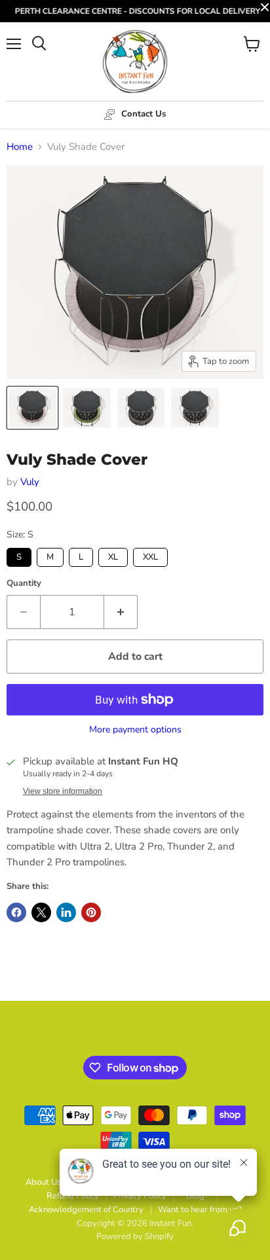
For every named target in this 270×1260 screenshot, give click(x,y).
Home (20, 147)
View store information (62, 791)
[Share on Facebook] (16, 912)
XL (113, 555)
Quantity (24, 583)
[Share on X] (41, 912)
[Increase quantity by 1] (121, 612)
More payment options (135, 730)
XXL (150, 555)
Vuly (29, 481)
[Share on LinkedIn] (66, 912)
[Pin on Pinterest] (91, 912)
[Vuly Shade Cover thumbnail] (32, 408)
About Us (43, 1182)
